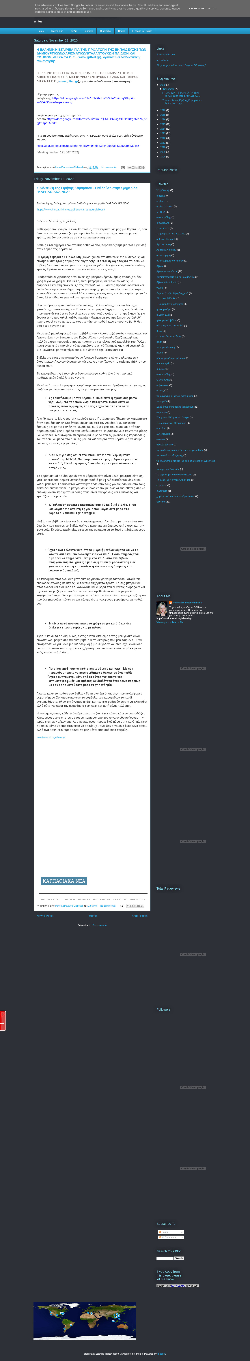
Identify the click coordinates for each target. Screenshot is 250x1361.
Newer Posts (45, 915)
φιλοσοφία (161, 491)
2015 (163, 124)
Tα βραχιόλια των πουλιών (170, 233)
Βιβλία (73, 31)
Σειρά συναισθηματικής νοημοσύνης (175, 406)
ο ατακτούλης (163, 374)
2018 (163, 115)
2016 (163, 119)
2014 (163, 128)
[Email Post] (122, 167)
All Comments (168, 1237)
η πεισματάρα (163, 309)
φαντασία (161, 485)
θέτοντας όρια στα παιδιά (169, 325)
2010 (163, 147)
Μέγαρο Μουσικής (166, 347)
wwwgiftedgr (68, 81)
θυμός (159, 331)
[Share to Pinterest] (143, 167)
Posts (164, 1232)
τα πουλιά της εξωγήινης (169, 455)
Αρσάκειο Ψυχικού (166, 250)
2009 (163, 152)
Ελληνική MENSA (166, 298)
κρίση (159, 341)
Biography (105, 31)
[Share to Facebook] (140, 167)
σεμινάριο (161, 412)
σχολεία (160, 439)
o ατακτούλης (163, 217)
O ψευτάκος (162, 228)
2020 (163, 85)
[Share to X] (136, 167)
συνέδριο (161, 428)
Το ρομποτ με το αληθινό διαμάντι (174, 474)
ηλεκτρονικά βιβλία (166, 320)
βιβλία (159, 266)
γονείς (159, 287)
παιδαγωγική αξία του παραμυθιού (174, 396)
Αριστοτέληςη (163, 244)
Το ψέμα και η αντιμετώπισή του (173, 480)
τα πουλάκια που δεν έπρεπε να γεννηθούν (179, 450)
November (169, 89)
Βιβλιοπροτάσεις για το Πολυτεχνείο (175, 277)
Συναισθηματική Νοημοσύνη (171, 423)
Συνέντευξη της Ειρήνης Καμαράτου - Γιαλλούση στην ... (182, 102)
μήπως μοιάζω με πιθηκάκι (170, 358)
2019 (163, 110)
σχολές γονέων (164, 444)
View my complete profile (169, 622)
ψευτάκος (161, 501)
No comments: (109, 167)
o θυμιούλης (162, 222)
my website (162, 60)
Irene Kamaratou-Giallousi (188, 602)
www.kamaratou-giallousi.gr (51, 737)
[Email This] (129, 167)
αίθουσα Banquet (165, 239)
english (160, 201)
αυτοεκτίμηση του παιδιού (170, 260)
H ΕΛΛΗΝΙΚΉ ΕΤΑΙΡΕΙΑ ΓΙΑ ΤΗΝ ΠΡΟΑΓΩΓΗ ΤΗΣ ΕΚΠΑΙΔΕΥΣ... (181, 94)
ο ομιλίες (161, 369)
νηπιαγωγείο (163, 363)
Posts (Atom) (99, 925)
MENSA (160, 212)
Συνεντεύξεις (163, 433)
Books (121, 31)
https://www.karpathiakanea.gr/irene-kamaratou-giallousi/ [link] (71, 209)
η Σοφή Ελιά (163, 314)
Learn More (196, 8)
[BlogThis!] (133, 167)
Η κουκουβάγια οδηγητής (169, 304)
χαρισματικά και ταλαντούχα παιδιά (175, 496)
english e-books (164, 206)
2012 (163, 138)
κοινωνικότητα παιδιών (168, 336)
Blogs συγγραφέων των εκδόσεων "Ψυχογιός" (181, 65)
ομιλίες (160, 390)
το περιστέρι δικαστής (167, 469)
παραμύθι (161, 401)
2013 (163, 133)
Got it (212, 8)
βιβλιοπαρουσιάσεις (166, 271)
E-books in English (142, 31)
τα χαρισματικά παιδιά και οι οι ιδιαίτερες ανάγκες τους (185, 461)
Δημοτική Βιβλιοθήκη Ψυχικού (172, 293)
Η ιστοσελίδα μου (165, 54)
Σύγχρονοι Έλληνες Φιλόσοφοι (172, 417)
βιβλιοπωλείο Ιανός (166, 282)
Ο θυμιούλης (163, 379)
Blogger (161, 1353)
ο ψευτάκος (162, 385)
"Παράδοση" (162, 190)
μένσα (159, 352)
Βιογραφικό (57, 31)
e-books (89, 31)
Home (41, 31)
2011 (163, 142)
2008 (163, 156)
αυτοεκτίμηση (163, 255)
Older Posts (140, 915)
